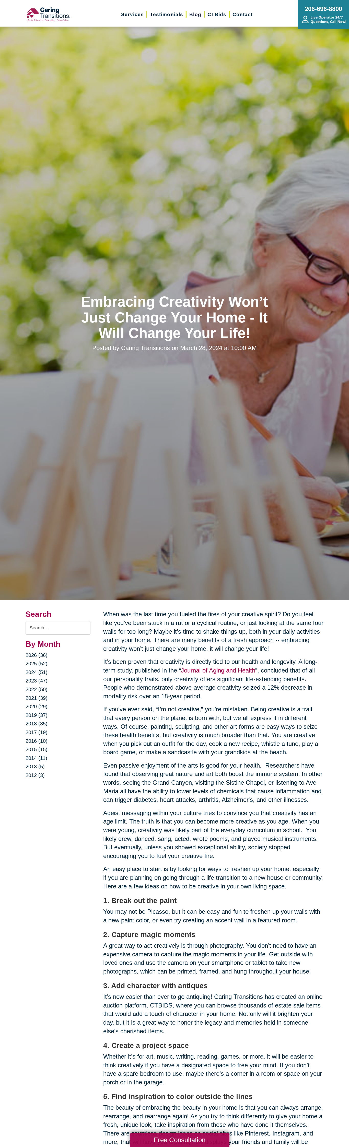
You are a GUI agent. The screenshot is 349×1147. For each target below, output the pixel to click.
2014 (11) (36, 758)
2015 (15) (37, 749)
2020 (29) (37, 706)
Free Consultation (179, 1140)
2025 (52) (37, 663)
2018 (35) (37, 723)
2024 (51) (37, 672)
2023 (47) (37, 680)
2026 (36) (37, 655)
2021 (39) (37, 698)
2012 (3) (35, 775)
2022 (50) (37, 689)
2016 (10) (37, 741)
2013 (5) (35, 766)
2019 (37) (37, 715)
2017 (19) (37, 732)
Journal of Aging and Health (218, 670)
